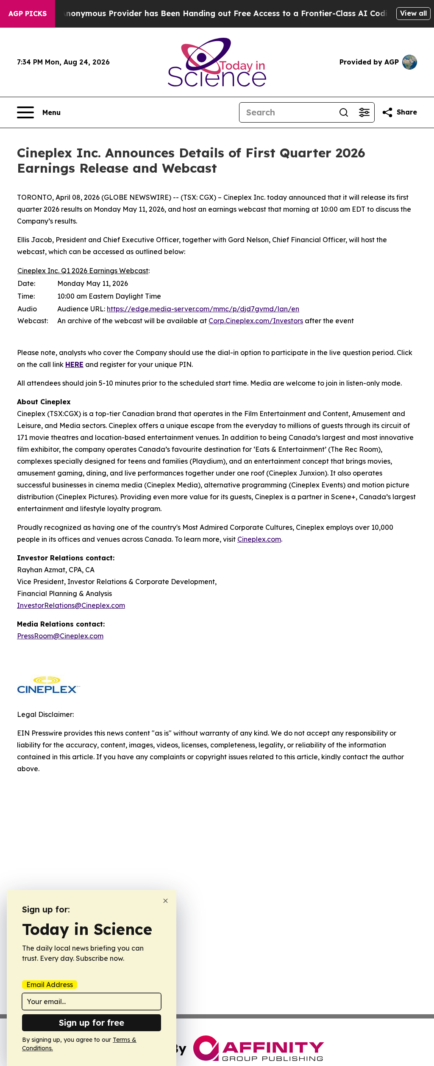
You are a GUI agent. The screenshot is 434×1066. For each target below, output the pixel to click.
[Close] (165, 901)
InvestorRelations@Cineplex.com (71, 605)
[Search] (344, 112)
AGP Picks (27, 13)
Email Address (49, 984)
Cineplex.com (259, 539)
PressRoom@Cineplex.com (60, 636)
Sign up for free (91, 1022)
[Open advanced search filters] (364, 112)
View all (413, 13)
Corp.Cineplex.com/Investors (256, 320)
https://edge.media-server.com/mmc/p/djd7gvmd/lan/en (203, 309)
